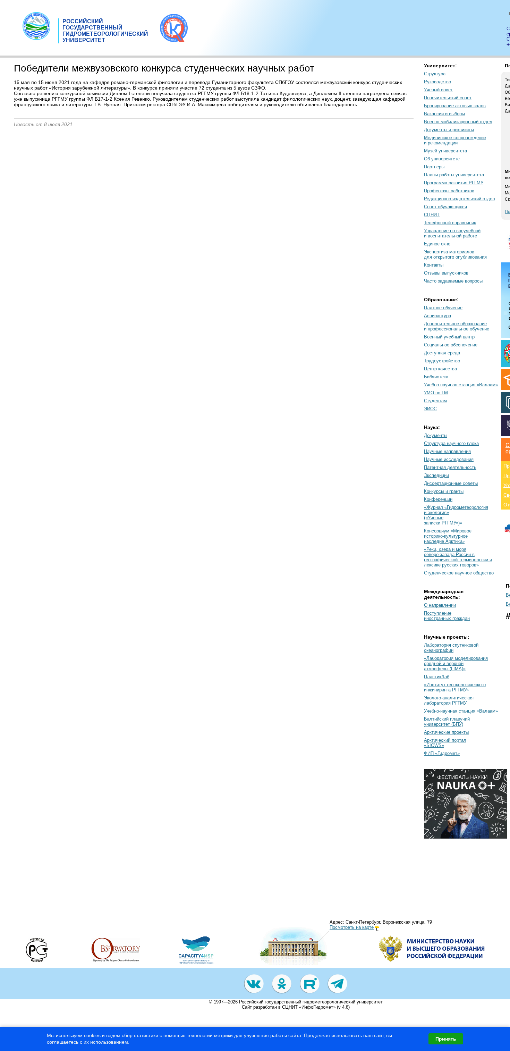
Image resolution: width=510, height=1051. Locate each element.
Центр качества (440, 368)
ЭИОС (430, 408)
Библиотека (436, 376)
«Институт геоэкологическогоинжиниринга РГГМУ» (455, 687)
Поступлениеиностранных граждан (447, 616)
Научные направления (447, 451)
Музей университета (445, 150)
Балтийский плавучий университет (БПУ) (447, 721)
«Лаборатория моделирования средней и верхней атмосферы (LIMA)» (456, 663)
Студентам (435, 400)
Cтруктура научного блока (451, 443)
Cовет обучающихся (445, 206)
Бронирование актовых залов (455, 105)
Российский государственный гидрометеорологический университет (311, 1001)
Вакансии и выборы (444, 113)
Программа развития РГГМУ (453, 182)
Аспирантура (437, 315)
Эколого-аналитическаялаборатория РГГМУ (449, 700)
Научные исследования (449, 459)
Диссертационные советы (451, 483)
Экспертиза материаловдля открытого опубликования (455, 254)
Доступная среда (442, 352)
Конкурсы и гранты (444, 491)
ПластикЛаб (436, 676)
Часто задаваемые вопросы (453, 281)
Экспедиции (436, 475)
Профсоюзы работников (449, 190)
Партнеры (434, 166)
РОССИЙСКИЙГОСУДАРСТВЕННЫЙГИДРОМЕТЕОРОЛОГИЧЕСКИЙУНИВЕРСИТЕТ (105, 30)
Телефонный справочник (450, 222)
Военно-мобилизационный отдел (458, 121)
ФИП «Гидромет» (442, 753)
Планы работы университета (454, 174)
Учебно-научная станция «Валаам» (461, 384)
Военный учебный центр (449, 336)
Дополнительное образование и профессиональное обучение (456, 326)
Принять (445, 1039)
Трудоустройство (442, 360)
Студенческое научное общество (459, 572)
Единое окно (437, 243)
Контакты (433, 265)
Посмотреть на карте (352, 927)
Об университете (442, 158)
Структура (434, 73)
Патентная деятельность (450, 467)
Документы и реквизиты (449, 129)
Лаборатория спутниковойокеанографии (451, 647)
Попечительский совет (447, 97)
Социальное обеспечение (450, 344)
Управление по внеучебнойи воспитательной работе (452, 233)
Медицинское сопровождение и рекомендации (455, 140)
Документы (435, 435)
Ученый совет (438, 89)
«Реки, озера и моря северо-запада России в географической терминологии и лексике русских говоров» (458, 557)
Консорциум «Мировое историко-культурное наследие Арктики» (447, 536)
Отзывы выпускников (446, 273)
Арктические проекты (446, 732)
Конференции (438, 499)
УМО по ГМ (436, 392)
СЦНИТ (432, 214)
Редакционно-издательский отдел (459, 198)
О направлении (440, 605)
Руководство (437, 81)
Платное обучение (443, 307)
